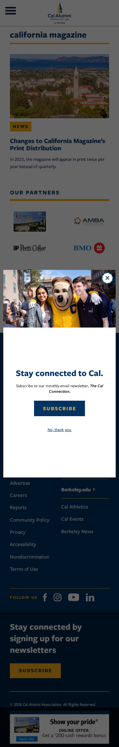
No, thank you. (60, 429)
